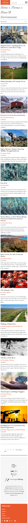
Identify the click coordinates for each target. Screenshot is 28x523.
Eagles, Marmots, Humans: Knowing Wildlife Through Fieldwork (12, 150)
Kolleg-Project (9, 488)
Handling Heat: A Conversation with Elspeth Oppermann (13, 426)
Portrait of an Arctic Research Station (13, 115)
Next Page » (19, 450)
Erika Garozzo (18, 326)
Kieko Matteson (6, 394)
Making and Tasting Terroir (13, 81)
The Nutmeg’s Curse (7, 290)
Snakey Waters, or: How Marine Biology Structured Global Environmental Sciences (14, 219)
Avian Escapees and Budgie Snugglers (13, 392)
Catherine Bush (6, 258)
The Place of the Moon (8, 358)
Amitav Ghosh (6, 292)
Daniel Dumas (21, 429)
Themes (15, 7)
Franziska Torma (7, 223)
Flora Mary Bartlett (8, 117)
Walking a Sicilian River (8, 324)
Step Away (4, 183)
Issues (3, 513)
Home (4, 7)
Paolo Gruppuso (6, 326)
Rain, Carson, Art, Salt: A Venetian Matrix (12, 255)
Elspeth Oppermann (8, 429)
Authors (4, 511)
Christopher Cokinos (8, 360)
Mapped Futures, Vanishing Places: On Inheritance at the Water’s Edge (13, 46)
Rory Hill (5, 83)
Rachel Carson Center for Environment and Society (14, 493)
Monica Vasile (6, 153)
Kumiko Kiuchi (6, 50)
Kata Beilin (5, 185)
